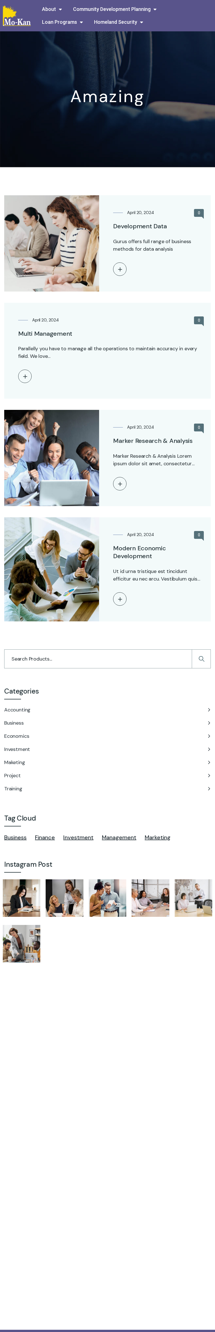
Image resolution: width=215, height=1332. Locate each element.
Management (119, 837)
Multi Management (45, 334)
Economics (16, 736)
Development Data (140, 226)
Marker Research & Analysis (153, 441)
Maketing (14, 762)
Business (14, 723)
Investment (17, 749)
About (49, 9)
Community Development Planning (112, 9)
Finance (45, 837)
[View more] (120, 269)
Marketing (157, 837)
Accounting (17, 709)
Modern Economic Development (139, 552)
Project (12, 775)
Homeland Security (115, 22)
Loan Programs (59, 22)
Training (13, 788)
